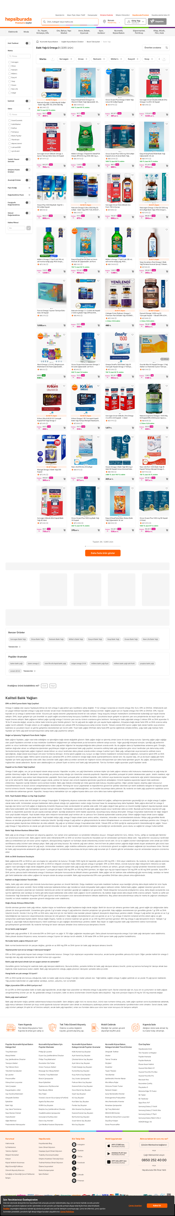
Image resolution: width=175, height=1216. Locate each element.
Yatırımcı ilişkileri (11, 1151)
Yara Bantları (109, 1075)
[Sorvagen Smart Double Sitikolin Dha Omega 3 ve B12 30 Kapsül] (154, 83)
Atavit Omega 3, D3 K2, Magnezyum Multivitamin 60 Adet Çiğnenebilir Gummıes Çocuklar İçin (50, 365)
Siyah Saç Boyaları (79, 1094)
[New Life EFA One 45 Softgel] (86, 450)
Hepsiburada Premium (140, 15)
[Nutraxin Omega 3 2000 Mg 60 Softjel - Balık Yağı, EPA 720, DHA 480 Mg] (51, 83)
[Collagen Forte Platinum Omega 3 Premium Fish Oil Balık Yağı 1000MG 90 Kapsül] (120, 294)
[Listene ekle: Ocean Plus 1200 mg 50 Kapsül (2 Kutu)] (166, 488)
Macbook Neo (143, 1080)
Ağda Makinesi (10, 1121)
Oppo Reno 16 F (144, 1103)
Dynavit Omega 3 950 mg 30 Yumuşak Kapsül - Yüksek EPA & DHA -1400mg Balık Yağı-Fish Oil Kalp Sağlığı (153, 314)
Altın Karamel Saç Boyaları (81, 1109)
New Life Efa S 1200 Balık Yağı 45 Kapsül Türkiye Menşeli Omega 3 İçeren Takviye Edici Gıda (152, 468)
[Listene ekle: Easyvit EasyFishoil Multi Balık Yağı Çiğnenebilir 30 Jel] (166, 124)
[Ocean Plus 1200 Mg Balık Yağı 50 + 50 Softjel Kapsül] (51, 188)
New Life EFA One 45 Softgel (81, 467)
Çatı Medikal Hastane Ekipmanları (51, 1124)
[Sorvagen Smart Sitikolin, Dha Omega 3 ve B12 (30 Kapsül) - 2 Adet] (120, 399)
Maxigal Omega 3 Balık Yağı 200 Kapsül (49, 471)
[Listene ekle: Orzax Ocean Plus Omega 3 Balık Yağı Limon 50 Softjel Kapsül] (132, 70)
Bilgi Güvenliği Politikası (14, 1166)
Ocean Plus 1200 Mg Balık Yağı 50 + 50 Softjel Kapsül (50, 206)
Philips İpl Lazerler (45, 1052)
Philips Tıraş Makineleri (47, 1059)
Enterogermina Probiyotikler (115, 1098)
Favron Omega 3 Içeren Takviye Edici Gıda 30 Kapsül (51, 312)
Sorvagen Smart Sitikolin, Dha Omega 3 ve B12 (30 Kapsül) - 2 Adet (119, 417)
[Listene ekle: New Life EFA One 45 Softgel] (98, 437)
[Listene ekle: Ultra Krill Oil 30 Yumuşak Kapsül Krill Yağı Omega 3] (64, 386)
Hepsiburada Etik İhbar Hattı (154, 1170)
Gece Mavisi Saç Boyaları (81, 1090)
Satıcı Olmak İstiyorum (47, 1147)
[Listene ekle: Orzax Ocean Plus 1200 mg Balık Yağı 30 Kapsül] (98, 488)
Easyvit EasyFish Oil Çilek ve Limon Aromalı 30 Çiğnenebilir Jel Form (84, 260)
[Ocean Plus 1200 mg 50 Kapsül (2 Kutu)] (154, 501)
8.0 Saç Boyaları (78, 1098)
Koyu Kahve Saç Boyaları (81, 1075)
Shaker (107, 1055)
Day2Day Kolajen (111, 1121)
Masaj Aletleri (10, 1055)
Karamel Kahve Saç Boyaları (82, 1086)
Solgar (13, 93)
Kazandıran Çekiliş (145, 1083)
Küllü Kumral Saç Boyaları (81, 1052)
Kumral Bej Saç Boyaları (80, 1071)
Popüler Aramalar (144, 1057)
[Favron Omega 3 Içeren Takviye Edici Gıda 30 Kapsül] (51, 294)
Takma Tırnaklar (111, 1059)
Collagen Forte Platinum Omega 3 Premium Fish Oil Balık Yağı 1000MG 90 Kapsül (119, 314)
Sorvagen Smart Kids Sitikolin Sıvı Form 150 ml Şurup (118, 206)
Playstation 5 (143, 1087)
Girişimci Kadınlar (106, 15)
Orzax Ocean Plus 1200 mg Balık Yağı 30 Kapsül (85, 519)
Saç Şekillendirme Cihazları (15, 1059)
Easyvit (14, 77)
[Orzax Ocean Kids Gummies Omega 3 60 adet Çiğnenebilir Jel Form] (86, 348)
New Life (14, 89)
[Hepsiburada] (18, 19)
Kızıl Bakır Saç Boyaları (80, 1101)
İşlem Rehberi (43, 1174)
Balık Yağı (9, 1105)
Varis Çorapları (10, 1086)
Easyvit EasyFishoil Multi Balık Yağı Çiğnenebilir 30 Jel (152, 155)
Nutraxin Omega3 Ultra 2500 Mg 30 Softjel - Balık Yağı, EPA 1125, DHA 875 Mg (85, 209)
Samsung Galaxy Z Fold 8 (147, 1106)
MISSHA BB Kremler (112, 1113)
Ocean (13, 85)
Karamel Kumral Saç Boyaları (82, 1113)
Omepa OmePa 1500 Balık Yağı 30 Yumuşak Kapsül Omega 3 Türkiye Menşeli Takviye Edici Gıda (118, 365)
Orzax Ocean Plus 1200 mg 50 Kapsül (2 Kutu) (154, 519)
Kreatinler (108, 1067)
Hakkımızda (9, 1143)
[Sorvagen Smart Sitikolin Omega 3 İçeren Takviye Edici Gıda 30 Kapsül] (51, 137)
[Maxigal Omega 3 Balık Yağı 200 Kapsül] (51, 450)
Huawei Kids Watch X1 (146, 1068)
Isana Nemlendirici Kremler (115, 1094)
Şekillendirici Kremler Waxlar (115, 1078)
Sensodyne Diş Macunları (48, 1117)
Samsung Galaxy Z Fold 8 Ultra (149, 1110)
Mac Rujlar (42, 1094)
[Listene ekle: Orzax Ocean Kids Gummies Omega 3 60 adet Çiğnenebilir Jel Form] (98, 334)
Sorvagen (14, 62)
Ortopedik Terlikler (112, 1052)
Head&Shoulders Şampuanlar (49, 1113)
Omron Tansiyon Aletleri (47, 1067)
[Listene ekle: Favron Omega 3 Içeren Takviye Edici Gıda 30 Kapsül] (64, 280)
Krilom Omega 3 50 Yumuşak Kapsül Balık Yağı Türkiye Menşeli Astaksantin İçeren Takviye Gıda (85, 419)
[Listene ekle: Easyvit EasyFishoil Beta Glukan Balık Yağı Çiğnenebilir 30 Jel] (132, 488)
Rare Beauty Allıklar (46, 1090)
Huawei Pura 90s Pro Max (147, 1072)
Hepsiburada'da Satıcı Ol (161, 15)
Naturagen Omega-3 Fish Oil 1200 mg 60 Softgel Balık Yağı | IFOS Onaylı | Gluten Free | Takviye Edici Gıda (154, 209)
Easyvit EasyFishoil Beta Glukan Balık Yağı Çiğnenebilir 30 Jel (119, 519)
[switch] (28, 43)
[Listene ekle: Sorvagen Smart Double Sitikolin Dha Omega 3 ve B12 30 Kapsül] (166, 70)
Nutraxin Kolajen (111, 1090)
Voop (13, 81)
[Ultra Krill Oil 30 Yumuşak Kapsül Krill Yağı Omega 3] (51, 399)
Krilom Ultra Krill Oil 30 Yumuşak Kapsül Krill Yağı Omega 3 (49, 419)
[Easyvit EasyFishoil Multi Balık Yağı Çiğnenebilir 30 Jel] (154, 137)
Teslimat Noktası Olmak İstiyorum (51, 1163)
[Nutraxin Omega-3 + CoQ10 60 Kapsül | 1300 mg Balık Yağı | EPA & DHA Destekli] (86, 294)
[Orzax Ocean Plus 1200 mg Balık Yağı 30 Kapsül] (86, 501)
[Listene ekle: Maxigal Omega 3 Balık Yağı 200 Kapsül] (64, 437)
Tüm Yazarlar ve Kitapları (147, 1053)
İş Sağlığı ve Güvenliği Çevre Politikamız (20, 1174)
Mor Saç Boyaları (78, 1124)
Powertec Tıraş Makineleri (48, 1075)
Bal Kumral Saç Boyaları (80, 1117)
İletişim (8, 1178)
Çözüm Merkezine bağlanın (154, 1145)
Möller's (14, 74)
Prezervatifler (10, 1078)
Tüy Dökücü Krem (12, 1067)
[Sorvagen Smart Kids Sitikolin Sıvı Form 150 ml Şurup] (120, 188)
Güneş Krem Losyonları (13, 1082)
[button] (51, 114)
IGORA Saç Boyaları (46, 1105)
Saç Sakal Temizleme (13, 1109)
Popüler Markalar (144, 1060)
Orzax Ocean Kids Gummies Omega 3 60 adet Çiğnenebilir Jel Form (85, 365)
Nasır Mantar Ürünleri (13, 1113)
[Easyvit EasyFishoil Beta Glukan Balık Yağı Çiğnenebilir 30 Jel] (120, 501)
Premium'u (20, 23)
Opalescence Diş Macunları (49, 1086)
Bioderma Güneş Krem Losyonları (117, 1117)
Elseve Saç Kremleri (46, 1121)
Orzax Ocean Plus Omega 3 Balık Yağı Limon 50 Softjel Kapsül (120, 101)
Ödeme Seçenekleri (46, 1166)
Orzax (13, 66)
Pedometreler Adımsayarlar (15, 1124)
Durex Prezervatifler (112, 1124)
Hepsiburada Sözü (145, 1049)
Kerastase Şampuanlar (113, 1105)
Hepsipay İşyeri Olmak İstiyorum (50, 1151)
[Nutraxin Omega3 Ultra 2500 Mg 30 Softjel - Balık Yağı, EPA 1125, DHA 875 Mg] (86, 188)
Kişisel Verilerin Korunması (14, 1163)
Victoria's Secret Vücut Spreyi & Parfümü (53, 1098)
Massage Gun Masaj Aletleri (49, 1071)
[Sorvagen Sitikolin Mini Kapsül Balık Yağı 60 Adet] (51, 501)
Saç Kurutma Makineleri (14, 1094)
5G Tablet (141, 1095)
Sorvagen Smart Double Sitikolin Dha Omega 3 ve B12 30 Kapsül (153, 101)
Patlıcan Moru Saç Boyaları (82, 1082)
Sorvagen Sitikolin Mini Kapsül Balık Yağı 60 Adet (50, 519)
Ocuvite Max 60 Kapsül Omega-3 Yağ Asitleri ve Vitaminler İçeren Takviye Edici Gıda (154, 365)
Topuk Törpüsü (110, 1071)
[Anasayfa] (37, 41)
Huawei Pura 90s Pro (146, 1076)
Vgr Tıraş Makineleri (112, 1109)
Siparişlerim (59, 15)
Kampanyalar (92, 15)
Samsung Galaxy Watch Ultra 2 (149, 1118)
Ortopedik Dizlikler (12, 1098)
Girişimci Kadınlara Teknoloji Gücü (51, 1159)
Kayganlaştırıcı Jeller (13, 1090)
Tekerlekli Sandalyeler (13, 1071)
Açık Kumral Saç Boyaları (81, 1055)
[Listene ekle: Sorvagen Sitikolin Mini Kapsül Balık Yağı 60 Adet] (64, 488)
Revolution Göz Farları (47, 1063)
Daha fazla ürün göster (103, 553)
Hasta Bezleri (10, 1117)
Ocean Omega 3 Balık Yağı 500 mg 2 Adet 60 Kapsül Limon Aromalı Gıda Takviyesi (119, 468)
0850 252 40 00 (154, 1160)
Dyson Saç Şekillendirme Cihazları (51, 1055)
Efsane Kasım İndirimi (146, 1064)
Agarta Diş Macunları (46, 1101)
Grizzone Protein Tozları (114, 1086)
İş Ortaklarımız (10, 1147)
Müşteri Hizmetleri (123, 15)
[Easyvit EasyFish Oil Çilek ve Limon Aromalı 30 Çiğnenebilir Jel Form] (86, 242)
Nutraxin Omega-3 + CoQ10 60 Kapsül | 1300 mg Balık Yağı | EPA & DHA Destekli (85, 312)
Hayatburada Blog (45, 1143)
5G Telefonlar (143, 1099)
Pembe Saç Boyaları (79, 1105)
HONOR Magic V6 (145, 1122)
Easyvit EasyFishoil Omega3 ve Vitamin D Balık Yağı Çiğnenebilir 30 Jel (84, 101)
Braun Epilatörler (45, 1082)
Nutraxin (14, 70)
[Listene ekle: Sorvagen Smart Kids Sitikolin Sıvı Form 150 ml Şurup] (132, 175)
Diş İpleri (108, 1063)
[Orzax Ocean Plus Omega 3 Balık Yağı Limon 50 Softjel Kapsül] (120, 83)
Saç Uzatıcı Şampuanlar (80, 1078)
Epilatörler (9, 1101)
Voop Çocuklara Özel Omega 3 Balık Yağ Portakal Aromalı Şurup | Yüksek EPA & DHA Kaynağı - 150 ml (153, 263)
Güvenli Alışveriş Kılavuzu (14, 1170)
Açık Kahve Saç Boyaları (81, 1063)
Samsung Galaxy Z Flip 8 (147, 1114)
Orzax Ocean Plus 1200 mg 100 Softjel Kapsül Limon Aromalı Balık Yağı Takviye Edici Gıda (120, 155)
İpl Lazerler (9, 1075)
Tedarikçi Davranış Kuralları (49, 1155)
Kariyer (8, 1159)
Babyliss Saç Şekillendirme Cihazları (52, 1109)
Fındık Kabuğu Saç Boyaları (82, 1067)
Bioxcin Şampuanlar (46, 1078)
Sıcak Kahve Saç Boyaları (81, 1121)
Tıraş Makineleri (11, 1052)
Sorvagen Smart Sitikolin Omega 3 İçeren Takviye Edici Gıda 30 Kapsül (50, 155)
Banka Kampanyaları (46, 1170)
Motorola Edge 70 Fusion (147, 1091)
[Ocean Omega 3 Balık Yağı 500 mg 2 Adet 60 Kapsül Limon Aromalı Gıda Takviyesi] (120, 450)
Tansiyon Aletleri (11, 1063)
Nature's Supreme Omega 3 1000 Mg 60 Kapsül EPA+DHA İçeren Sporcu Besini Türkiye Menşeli (153, 417)
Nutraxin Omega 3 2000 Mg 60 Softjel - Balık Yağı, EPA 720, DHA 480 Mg (51, 103)
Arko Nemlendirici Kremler (114, 1101)
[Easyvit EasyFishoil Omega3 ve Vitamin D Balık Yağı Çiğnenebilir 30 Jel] (86, 83)
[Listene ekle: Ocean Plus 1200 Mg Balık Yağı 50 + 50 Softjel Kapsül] (64, 175)
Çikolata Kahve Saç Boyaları (82, 1059)
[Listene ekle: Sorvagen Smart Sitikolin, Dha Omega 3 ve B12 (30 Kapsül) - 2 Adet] (132, 386)
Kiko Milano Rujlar (111, 1082)
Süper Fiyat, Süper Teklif (76, 15)
